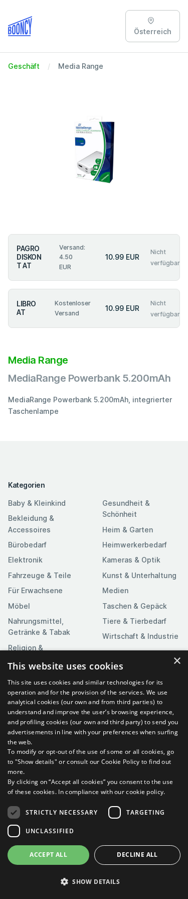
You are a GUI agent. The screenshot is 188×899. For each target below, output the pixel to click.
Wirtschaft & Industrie (140, 636)
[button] (94, 881)
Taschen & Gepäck (134, 606)
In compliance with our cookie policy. (111, 792)
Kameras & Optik (131, 559)
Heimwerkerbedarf (134, 544)
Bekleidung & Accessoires (31, 523)
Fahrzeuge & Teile (39, 575)
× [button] (176, 661)
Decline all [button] (137, 854)
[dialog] (94, 774)
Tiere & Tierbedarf (134, 621)
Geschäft (24, 66)
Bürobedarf (27, 544)
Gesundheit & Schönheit (126, 508)
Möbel (19, 606)
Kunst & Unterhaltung (139, 575)
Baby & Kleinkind (37, 503)
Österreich (152, 31)
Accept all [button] (48, 854)
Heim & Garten (127, 529)
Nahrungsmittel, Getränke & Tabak (39, 626)
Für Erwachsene (35, 590)
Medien (115, 590)
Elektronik (25, 559)
